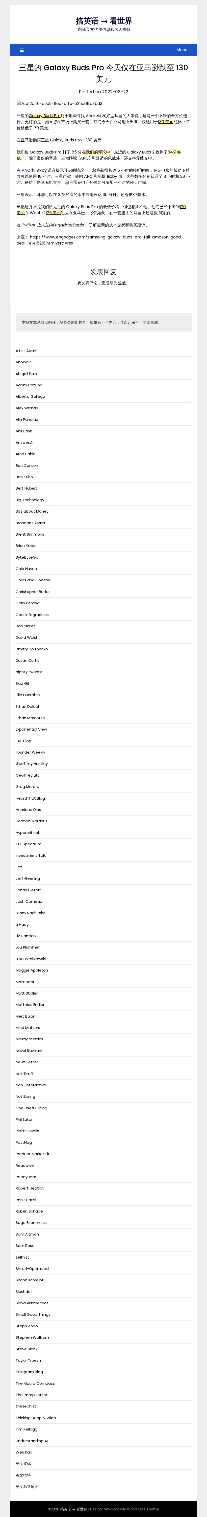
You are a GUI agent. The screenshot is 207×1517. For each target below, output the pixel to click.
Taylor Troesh (28, 1360)
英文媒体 (23, 1463)
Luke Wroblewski (31, 958)
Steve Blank (26, 1349)
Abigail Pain (26, 373)
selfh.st (22, 1257)
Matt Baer (25, 981)
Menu (181, 50)
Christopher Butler (33, 591)
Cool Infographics (32, 614)
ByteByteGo (27, 557)
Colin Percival (28, 603)
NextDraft (25, 1073)
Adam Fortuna (29, 385)
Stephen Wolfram (32, 1337)
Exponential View (31, 729)
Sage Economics (31, 1222)
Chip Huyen (26, 568)
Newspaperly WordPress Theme (131, 1509)
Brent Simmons (30, 534)
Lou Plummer (28, 947)
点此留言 (131, 322)
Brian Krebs (26, 545)
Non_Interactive (31, 1085)
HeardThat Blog (30, 798)
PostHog (24, 1142)
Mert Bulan (25, 1016)
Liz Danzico (26, 935)
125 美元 (53, 213)
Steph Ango (27, 1326)
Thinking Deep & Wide (36, 1417)
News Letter (27, 1062)
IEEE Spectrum (28, 844)
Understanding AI (32, 1440)
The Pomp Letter (31, 1394)
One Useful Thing (31, 1108)
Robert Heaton (30, 1188)
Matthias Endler (30, 1004)
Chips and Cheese (33, 580)
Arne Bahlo (26, 453)
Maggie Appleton (32, 970)
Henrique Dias (28, 809)
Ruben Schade (29, 1211)
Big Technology (30, 499)
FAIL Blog (23, 740)
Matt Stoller (27, 993)
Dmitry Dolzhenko (32, 649)
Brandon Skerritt (31, 522)
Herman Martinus (31, 821)
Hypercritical (27, 832)
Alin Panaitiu (27, 419)
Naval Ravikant (29, 1050)
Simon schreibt (30, 1280)
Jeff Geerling (28, 878)
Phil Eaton (25, 1119)
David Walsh (27, 637)
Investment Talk (31, 855)
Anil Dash (24, 431)
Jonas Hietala (28, 890)
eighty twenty (29, 671)
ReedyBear (26, 1176)
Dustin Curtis (27, 660)
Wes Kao (24, 1452)
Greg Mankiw (27, 786)
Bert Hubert (26, 488)
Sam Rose (25, 1245)
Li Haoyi (22, 924)
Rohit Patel (26, 1199)
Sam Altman (27, 1234)
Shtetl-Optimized (32, 1268)
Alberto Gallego (30, 396)
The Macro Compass (35, 1383)
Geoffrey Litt (27, 775)
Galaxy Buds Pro (45, 116)
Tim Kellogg (26, 1429)
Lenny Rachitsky (30, 912)
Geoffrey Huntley (32, 763)
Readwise (25, 1165)
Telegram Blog (29, 1371)
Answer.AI (24, 442)
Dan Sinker (25, 626)
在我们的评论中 (96, 152)
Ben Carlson (27, 465)
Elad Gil (22, 683)
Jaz (19, 867)
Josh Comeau (29, 901)
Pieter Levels (27, 1130)
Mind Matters (28, 1027)
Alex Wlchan (27, 408)
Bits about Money (32, 511)
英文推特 (23, 1475)
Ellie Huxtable (28, 694)
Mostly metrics (29, 1039)
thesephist (26, 1406)
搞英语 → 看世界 (104, 20)
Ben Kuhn (24, 476)
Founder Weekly (30, 752)
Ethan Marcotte (30, 717)
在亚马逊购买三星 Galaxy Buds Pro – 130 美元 (59, 140)
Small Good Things (33, 1314)
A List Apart (26, 350)
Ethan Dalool (27, 706)
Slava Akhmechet (32, 1303)
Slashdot (24, 1291)
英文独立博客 (27, 1486)
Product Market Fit (33, 1153)
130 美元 (165, 122)
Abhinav (23, 362)
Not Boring (25, 1096)
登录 (122, 283)
